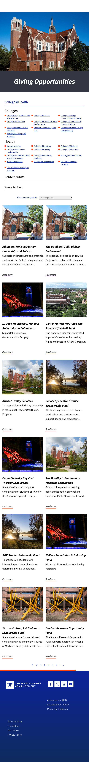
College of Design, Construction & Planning (71, 116)
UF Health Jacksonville (44, 161)
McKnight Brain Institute (71, 155)
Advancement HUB (57, 700)
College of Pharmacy (70, 149)
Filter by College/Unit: (27, 197)
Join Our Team (15, 721)
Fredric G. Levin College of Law (45, 129)
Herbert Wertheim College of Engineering (72, 129)
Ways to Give (13, 187)
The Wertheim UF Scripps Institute (18, 169)
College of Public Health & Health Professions (18, 156)
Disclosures (13, 730)
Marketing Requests (57, 708)
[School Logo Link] (24, 685)
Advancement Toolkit (58, 704)
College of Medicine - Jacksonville (16, 150)
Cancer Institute (14, 146)
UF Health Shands (14, 161)
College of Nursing (42, 149)
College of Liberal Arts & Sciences (17, 129)
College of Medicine (69, 146)
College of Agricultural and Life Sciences (18, 116)
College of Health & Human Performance (45, 122)
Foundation (13, 725)
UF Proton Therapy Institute (69, 163)
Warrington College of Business (16, 135)
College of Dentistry (42, 146)
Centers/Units (14, 177)
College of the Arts (42, 115)
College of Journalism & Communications (71, 122)
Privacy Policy (15, 734)
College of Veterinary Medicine (43, 156)
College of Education (16, 121)
